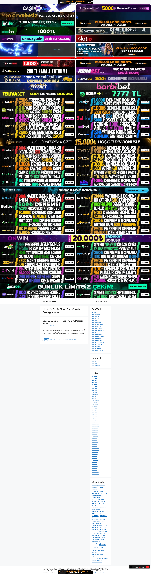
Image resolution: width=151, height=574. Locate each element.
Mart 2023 (94, 434)
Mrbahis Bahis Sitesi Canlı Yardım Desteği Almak (53, 339)
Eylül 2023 (94, 422)
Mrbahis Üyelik (95, 558)
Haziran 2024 (95, 404)
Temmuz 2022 (95, 450)
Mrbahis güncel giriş (99, 527)
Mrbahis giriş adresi (99, 516)
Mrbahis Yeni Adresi (49, 301)
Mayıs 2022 (95, 454)
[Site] (37, 102)
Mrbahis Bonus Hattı (97, 334)
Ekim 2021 (94, 468)
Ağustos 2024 (95, 400)
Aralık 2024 (94, 392)
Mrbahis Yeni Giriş (94, 552)
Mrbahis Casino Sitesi (96, 509)
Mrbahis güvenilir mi (99, 529)
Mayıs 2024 (95, 406)
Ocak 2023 (94, 438)
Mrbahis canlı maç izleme (98, 505)
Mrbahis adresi (97, 491)
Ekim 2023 (94, 420)
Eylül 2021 (94, 470)
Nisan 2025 (94, 386)
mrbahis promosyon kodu (96, 541)
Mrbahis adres (94, 489)
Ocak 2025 (94, 390)
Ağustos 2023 (95, 424)
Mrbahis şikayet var (97, 560)
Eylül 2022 (94, 446)
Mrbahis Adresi (95, 318)
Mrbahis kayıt (103, 531)
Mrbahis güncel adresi (100, 525)
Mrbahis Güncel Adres (96, 523)
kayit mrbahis (94, 487)
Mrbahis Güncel (95, 316)
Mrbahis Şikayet (96, 314)
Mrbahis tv (102, 545)
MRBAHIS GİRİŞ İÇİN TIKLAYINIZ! (75, 58)
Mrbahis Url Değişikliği (97, 328)
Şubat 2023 (95, 436)
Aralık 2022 (94, 440)
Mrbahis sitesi (95, 545)
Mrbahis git (95, 521)
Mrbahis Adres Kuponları (98, 342)
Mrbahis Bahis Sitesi (99, 493)
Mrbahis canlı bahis (97, 497)
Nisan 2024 (95, 408)
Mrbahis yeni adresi (98, 551)
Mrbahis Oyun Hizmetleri (98, 330)
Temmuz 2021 (95, 474)
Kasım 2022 (95, 442)
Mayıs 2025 (95, 384)
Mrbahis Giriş (99, 301)
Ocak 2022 (94, 462)
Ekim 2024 (94, 396)
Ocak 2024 (94, 414)
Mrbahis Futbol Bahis (97, 348)
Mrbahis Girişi (94, 517)
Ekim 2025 (94, 380)
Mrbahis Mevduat (96, 346)
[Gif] (75, 142)
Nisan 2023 (95, 432)
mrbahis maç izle (105, 533)
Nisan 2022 (94, 456)
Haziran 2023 (95, 428)
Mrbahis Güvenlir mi (95, 531)
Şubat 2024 (95, 412)
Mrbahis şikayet (103, 558)
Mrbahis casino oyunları (99, 508)
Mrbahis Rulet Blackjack (97, 324)
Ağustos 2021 (95, 472)
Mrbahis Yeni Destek (97, 322)
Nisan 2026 (95, 378)
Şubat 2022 (95, 460)
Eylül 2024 (94, 398)
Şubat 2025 (95, 388)
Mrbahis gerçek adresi (100, 511)
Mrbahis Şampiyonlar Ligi (98, 336)
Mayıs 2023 (95, 430)
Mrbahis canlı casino (98, 499)
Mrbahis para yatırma (98, 537)
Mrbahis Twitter (98, 547)
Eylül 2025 (94, 382)
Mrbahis (105, 301)
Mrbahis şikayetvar (97, 562)
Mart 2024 (94, 410)
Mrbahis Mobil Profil (96, 326)
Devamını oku (53, 335)
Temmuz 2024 (95, 402)
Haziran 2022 (95, 452)
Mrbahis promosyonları (98, 543)
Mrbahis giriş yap (98, 520)
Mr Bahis (94, 312)
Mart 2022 (94, 458)
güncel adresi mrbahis (101, 485)
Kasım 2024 (95, 394)
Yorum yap (46, 340)
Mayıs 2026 (95, 376)
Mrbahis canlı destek (98, 501)
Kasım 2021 (95, 466)
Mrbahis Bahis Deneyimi (97, 338)
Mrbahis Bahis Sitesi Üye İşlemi (69, 339)
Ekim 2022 (94, 444)
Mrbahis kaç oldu (97, 533)
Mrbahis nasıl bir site (99, 535)
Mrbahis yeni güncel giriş (99, 555)
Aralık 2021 (94, 464)
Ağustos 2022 (95, 448)
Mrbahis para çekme (98, 539)
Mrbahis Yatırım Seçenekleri (98, 350)
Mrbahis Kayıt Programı (97, 344)
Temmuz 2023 (95, 426)
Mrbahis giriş (96, 513)
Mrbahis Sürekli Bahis (97, 340)
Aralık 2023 (94, 416)
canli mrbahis (94, 485)
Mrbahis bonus (97, 496)
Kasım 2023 (95, 418)
